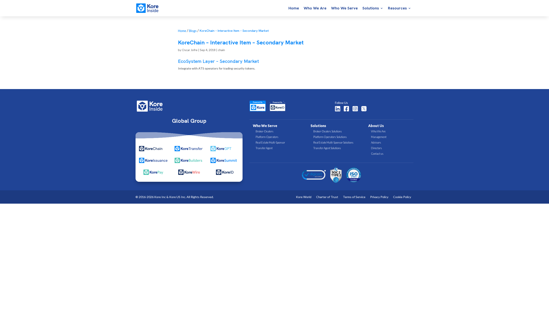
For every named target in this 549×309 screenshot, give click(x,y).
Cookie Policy (402, 197)
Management (378, 137)
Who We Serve (344, 9)
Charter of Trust (327, 197)
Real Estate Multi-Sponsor (270, 142)
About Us (376, 126)
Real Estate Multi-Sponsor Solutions (333, 142)
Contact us (377, 153)
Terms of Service (354, 197)
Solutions (370, 9)
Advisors (376, 142)
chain (221, 50)
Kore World (303, 197)
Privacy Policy (379, 197)
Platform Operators (267, 137)
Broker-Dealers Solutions (327, 131)
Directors (376, 148)
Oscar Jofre (190, 50)
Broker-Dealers (264, 131)
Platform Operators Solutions (330, 137)
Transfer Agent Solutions (327, 148)
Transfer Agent (264, 148)
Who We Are (315, 9)
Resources (397, 9)
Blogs (193, 31)
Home (293, 9)
